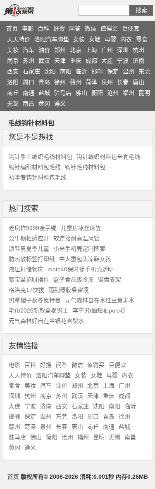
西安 (13, 71)
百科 (43, 28)
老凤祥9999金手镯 (33, 228)
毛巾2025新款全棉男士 (38, 310)
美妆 (13, 50)
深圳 (123, 50)
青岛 (44, 82)
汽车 (28, 50)
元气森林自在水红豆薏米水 (99, 300)
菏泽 (91, 82)
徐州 (60, 82)
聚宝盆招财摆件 (29, 279)
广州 (107, 50)
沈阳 (50, 71)
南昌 (28, 103)
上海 (91, 50)
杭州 (138, 50)
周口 (28, 82)
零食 (142, 39)
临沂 (81, 71)
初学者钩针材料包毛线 (38, 177)
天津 (60, 60)
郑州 (60, 50)
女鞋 (94, 39)
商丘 (13, 92)
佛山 (81, 92)
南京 (13, 60)
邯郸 (97, 71)
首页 (12, 28)
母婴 (110, 39)
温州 (128, 71)
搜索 (141, 10)
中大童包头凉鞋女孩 (85, 259)
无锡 (13, 103)
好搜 (59, 28)
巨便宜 (130, 28)
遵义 (60, 103)
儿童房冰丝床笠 (81, 228)
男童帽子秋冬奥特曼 (35, 300)
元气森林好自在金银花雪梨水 (46, 320)
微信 (90, 28)
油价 (44, 50)
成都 (91, 60)
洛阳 (13, 82)
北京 (75, 50)
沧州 (113, 92)
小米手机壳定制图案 (79, 248)
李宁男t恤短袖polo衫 (99, 310)
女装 (79, 39)
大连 (107, 60)
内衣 (126, 39)
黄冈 (44, 103)
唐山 (138, 82)
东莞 (144, 71)
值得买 (109, 28)
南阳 (66, 71)
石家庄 (31, 71)
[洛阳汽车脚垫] (28, 10)
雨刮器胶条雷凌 (68, 290)
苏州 (28, 60)
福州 (128, 92)
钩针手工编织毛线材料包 (40, 156)
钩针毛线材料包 (85, 167)
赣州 (75, 82)
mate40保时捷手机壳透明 (81, 269)
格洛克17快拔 (26, 290)
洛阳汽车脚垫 (51, 39)
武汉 (44, 60)
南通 (28, 92)
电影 (27, 28)
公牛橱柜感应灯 (29, 238)
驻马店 (63, 92)
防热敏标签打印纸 (32, 259)
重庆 (75, 60)
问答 (75, 28)
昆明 (144, 92)
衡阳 (97, 92)
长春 (123, 82)
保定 (113, 71)
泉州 (107, 82)
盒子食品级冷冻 (73, 279)
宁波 (123, 60)
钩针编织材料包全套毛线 (108, 156)
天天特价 (18, 39)
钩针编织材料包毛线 (35, 167)
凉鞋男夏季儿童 (29, 248)
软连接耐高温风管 (76, 238)
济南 (138, 60)
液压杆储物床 (26, 269)
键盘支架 (109, 279)
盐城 (44, 92)
